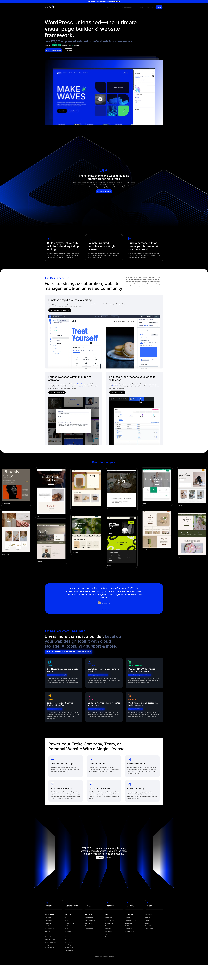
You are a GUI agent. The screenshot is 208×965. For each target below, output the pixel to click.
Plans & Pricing (69, 950)
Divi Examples (128, 923)
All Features (48, 917)
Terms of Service (149, 925)
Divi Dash (115, 386)
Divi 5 (66, 920)
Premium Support (49, 947)
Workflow (47, 931)
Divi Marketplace (69, 923)
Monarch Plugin (69, 947)
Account (150, 7)
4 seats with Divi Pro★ (135, 709)
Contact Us (148, 923)
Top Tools (107, 934)
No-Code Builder (49, 928)
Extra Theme (68, 942)
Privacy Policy (149, 928)
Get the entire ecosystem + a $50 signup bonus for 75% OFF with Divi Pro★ (68, 651)
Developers (48, 945)
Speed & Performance (50, 942)
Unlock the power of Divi (53, 50)
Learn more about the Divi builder (59, 310)
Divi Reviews (128, 928)
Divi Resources (109, 923)
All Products (128, 7)
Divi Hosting (68, 936)
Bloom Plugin (68, 945)
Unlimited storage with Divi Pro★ (98, 675)
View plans (68, 50)
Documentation (89, 917)
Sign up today (100, 857)
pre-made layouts (81, 386)
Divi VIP (67, 934)
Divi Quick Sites (75, 384)
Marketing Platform (50, 939)
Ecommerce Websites (50, 934)
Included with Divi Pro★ (55, 709)
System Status (89, 928)
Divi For (116, 7)
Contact (140, 7)
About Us (147, 917)
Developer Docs (89, 925)
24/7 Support (88, 923)
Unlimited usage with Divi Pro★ (57, 675)
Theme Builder (48, 936)
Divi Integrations (129, 925)
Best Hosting (108, 936)
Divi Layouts (48, 923)
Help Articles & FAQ (90, 920)
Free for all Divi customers (96, 709)
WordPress (108, 928)
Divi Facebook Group (130, 920)
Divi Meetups (128, 917)
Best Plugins (108, 931)
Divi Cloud (67, 925)
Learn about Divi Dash (117, 392)
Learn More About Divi (104, 191)
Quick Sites (48, 925)
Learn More (116, 1)
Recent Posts (108, 917)
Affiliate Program (129, 931)
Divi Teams (68, 931)
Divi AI (83, 384)
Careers (147, 920)
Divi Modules (48, 920)
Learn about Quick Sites (57, 392)
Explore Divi (108, 857)
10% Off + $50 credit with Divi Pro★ (139, 675)
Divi (107, 7)
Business (107, 925)
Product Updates (109, 920)
